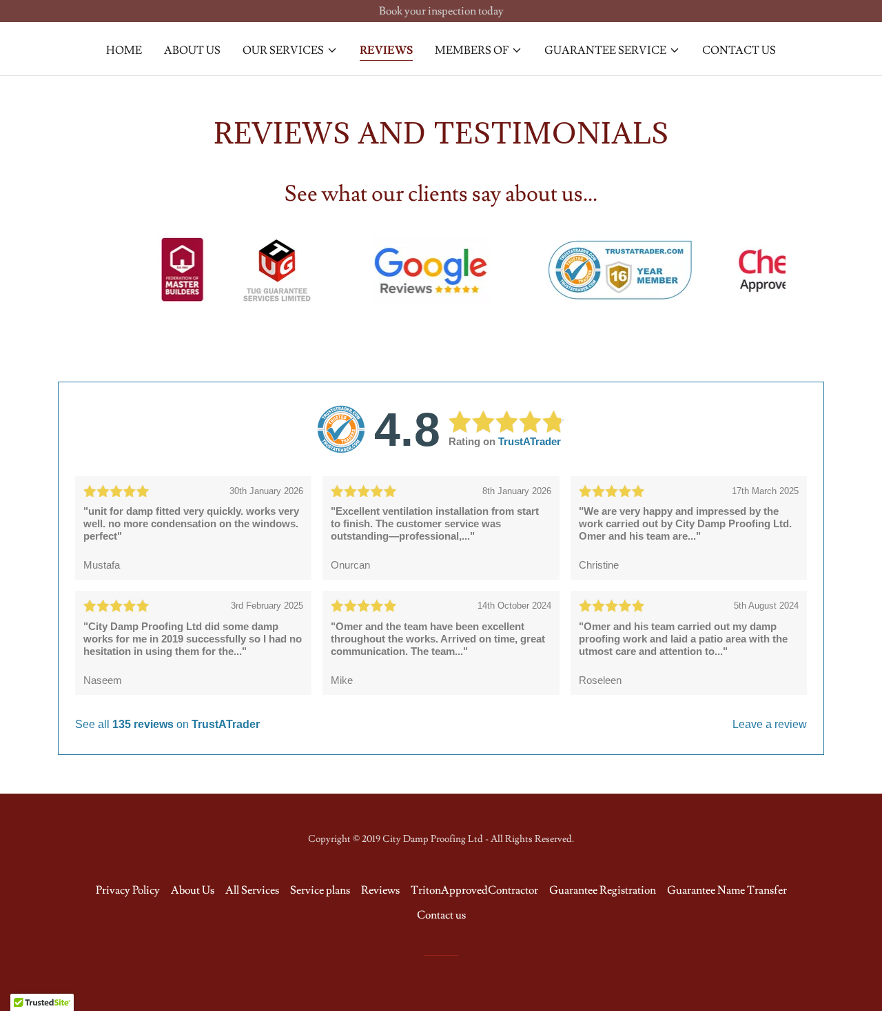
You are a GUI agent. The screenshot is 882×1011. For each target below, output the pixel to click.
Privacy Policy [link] (128, 890)
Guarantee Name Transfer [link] (727, 890)
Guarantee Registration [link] (602, 890)
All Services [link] (252, 890)
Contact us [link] (739, 50)
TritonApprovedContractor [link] (474, 890)
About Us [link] (192, 50)
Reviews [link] (386, 50)
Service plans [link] (320, 890)
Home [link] (124, 50)
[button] (290, 50)
